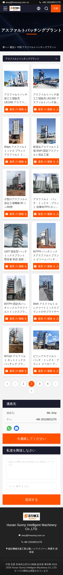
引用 (55, 8)
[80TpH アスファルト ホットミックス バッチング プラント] (16, 340)
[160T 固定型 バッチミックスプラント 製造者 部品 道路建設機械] (16, 235)
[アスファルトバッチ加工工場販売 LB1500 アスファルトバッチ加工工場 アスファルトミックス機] (16, 78)
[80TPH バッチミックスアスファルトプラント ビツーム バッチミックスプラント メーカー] (46, 235)
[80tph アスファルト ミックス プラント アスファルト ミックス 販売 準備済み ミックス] (16, 131)
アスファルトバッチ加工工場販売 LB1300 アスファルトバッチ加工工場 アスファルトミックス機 (46, 102)
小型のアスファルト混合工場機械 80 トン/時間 (15, 203)
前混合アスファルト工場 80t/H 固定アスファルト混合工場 (46, 150)
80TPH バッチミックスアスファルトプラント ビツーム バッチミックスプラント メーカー (46, 259)
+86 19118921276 (51, 2)
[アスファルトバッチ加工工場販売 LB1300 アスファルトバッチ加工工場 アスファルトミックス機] (46, 78)
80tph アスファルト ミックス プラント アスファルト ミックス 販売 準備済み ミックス (15, 154)
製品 (12, 47)
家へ (5, 47)
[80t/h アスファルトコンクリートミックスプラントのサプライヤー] (46, 288)
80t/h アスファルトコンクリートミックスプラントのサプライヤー (46, 307)
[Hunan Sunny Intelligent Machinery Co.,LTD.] (16, 8)
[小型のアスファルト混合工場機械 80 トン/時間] (16, 183)
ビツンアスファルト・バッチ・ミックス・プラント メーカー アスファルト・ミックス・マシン (46, 364)
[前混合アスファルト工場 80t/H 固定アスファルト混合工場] (46, 131)
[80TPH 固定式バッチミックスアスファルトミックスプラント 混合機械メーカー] (16, 288)
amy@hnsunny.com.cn (17, 2)
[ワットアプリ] (9, 428)
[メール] (16, 428)
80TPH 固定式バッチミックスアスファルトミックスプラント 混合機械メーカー (15, 311)
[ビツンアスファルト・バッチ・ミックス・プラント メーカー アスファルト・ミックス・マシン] (46, 340)
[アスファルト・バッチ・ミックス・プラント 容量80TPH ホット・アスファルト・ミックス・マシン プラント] (46, 183)
